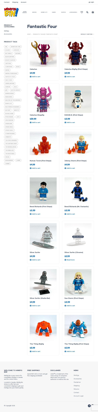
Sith (18, 117)
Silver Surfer (35, 252)
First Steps (8, 80)
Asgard (7, 50)
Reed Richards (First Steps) (41, 206)
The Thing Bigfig (37, 344)
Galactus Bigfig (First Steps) (76, 69)
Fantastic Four (10, 76)
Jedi (6, 90)
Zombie (7, 163)
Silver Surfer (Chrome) (74, 252)
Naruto (16, 110)
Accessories (8, 34)
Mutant (7, 110)
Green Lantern (9, 83)
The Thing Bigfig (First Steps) (77, 344)
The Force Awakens (11, 140)
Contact (6, 2)
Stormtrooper (10, 133)
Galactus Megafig (37, 115)
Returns (76, 389)
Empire (7, 70)
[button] (87, 12)
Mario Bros (8, 96)
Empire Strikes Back (11, 73)
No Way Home (9, 113)
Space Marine (9, 120)
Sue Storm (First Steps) (74, 298)
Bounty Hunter (10, 60)
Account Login (79, 396)
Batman (17, 53)
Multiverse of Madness (12, 107)
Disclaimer (77, 382)
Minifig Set (8, 103)
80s (6, 46)
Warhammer (9, 160)
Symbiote (8, 137)
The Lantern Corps (11, 143)
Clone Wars (8, 66)
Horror (7, 86)
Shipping (15, 2)
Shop (29, 34)
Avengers (16, 50)
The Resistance (9, 153)
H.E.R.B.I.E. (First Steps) (74, 115)
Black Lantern (9, 56)
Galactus (33, 69)
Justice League (15, 90)
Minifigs (6, 31)
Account (23, 2)
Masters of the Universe (12, 100)
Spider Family (9, 130)
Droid (18, 66)
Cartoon (8, 63)
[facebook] (89, 405)
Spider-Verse (9, 127)
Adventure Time (15, 46)
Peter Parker (9, 117)
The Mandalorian (10, 147)
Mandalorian (9, 93)
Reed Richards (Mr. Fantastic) (77, 206)
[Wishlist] (82, 12)
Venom (7, 157)
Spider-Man (8, 123)
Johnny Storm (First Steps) (76, 161)
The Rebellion (9, 150)
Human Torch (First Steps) (40, 161)
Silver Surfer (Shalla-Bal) (40, 298)
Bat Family (8, 53)
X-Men (18, 160)
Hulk (15, 86)
